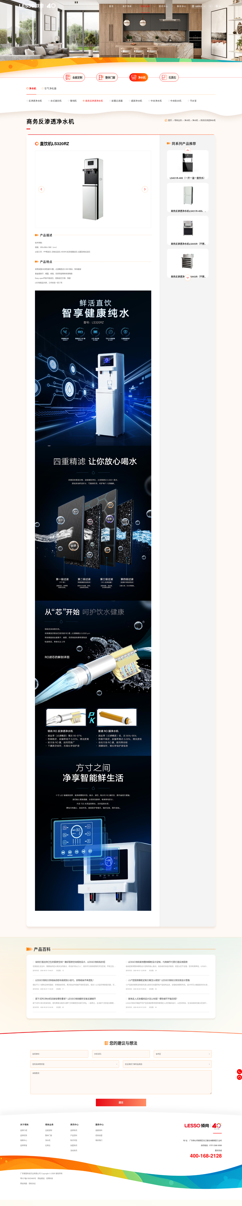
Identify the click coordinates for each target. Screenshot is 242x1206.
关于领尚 (127, 6)
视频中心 (23, 1140)
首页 (111, 6)
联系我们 (98, 1140)
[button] (41, 189)
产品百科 (73, 1135)
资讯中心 (163, 6)
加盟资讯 (73, 1145)
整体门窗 (48, 1135)
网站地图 (23, 1183)
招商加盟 (98, 1135)
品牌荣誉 (23, 1145)
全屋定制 (48, 1130)
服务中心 (181, 6)
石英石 (47, 1145)
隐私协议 (32, 1183)
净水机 (187, 120)
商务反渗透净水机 (208, 120)
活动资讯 (73, 1150)
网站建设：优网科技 (45, 1178)
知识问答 (73, 1140)
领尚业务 (145, 6)
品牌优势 (23, 1135)
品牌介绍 (23, 1130)
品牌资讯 (73, 1130)
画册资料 (98, 1130)
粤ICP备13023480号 (28, 1178)
